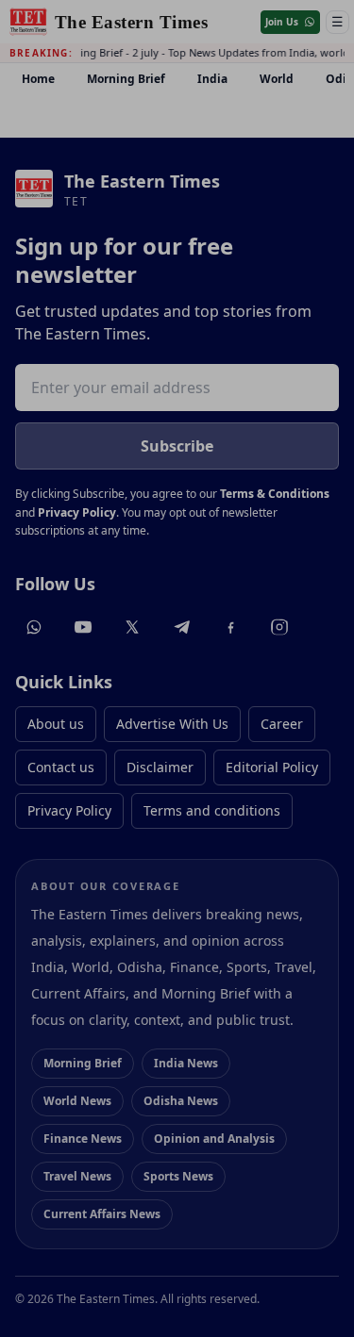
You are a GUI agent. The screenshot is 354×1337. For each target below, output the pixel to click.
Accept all (177, 1159)
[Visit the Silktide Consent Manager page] (307, 1290)
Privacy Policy (168, 1120)
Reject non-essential (177, 1206)
